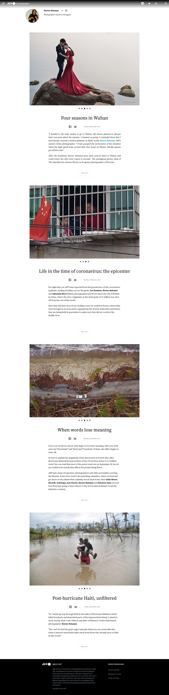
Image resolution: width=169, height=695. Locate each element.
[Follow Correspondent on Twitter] (150, 3)
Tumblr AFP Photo (113, 678)
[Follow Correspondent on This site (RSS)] (156, 3)
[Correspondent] (18, 2)
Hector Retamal (51, 10)
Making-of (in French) (114, 674)
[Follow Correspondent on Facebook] (143, 3)
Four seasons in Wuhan (84, 118)
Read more (84, 173)
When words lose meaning (84, 430)
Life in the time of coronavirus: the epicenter (84, 271)
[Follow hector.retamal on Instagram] (66, 10)
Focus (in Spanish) (113, 670)
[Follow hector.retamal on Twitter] (62, 10)
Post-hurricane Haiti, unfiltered (84, 598)
